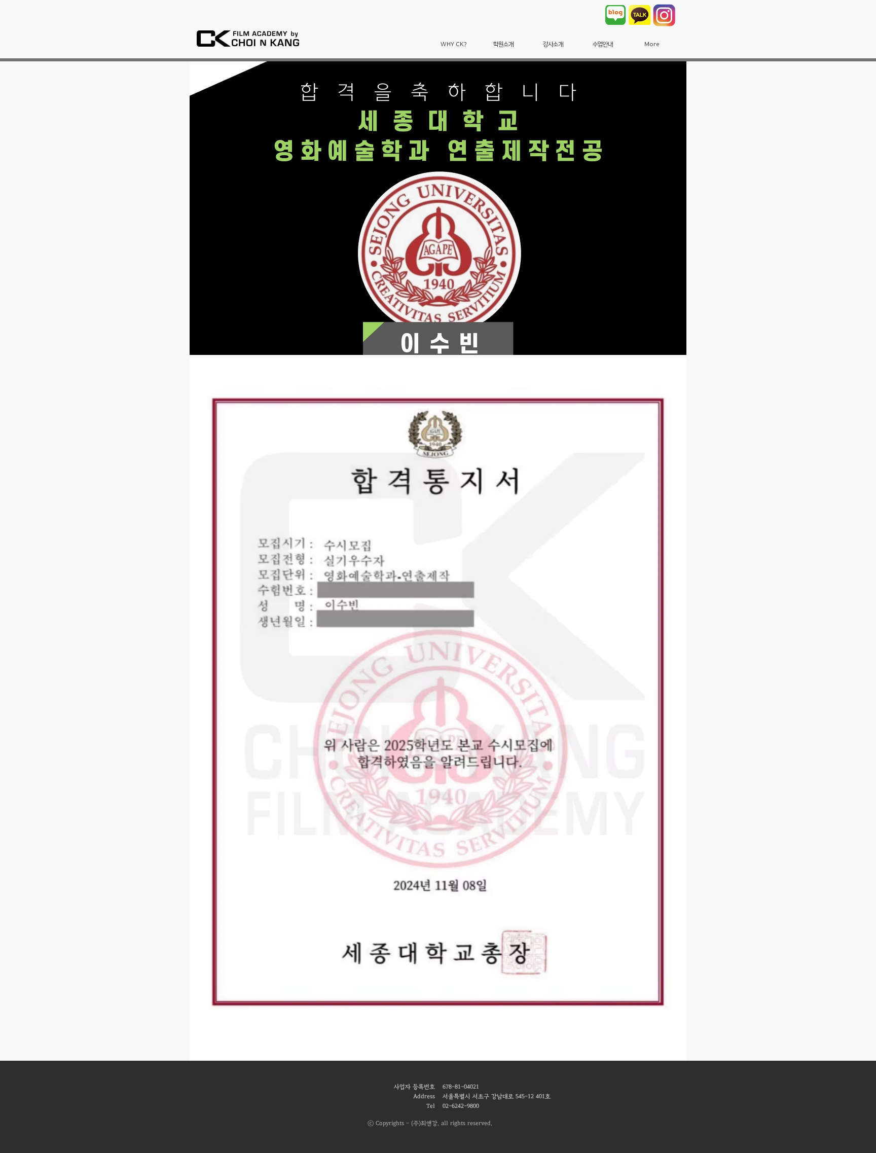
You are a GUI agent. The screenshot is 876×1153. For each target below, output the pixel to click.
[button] (454, 44)
